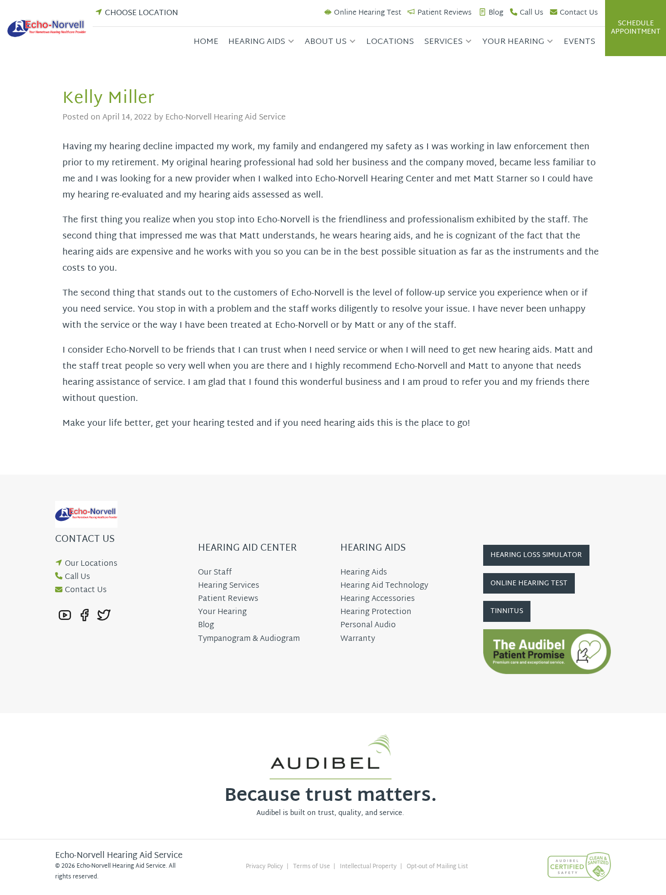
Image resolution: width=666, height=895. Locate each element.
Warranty (357, 639)
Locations (390, 42)
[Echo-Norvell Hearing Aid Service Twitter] (104, 615)
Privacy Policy (264, 866)
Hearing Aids (256, 42)
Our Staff (215, 572)
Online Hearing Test (367, 13)
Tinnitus (506, 611)
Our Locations (91, 564)
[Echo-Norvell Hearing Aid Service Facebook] (84, 615)
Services (443, 42)
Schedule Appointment (636, 28)
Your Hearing (513, 42)
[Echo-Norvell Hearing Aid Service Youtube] (65, 615)
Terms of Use (311, 866)
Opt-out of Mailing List (437, 866)
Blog (496, 13)
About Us (326, 42)
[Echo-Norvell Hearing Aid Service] (50, 28)
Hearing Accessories (377, 599)
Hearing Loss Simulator (536, 555)
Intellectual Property (368, 866)
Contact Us (579, 13)
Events (579, 42)
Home (206, 42)
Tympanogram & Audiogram (249, 639)
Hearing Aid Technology (384, 586)
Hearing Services (228, 586)
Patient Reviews (444, 13)
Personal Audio (368, 625)
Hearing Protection (375, 612)
